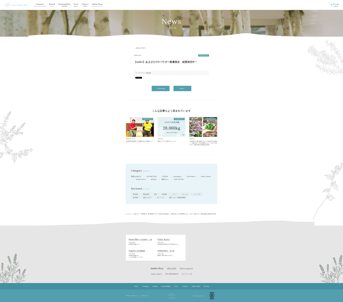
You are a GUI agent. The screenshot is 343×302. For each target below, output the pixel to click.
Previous (161, 88)
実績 (155, 194)
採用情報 (336, 5)
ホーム (130, 214)
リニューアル (197, 194)
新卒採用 (135, 197)
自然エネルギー (147, 197)
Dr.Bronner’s (191, 176)
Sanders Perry (141, 179)
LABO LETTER (178, 179)
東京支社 (163, 240)
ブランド (52, 5)
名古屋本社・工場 (140, 240)
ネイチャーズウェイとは (39, 5)
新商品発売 (146, 194)
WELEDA (165, 176)
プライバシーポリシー (131, 295)
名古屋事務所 (137, 251)
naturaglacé (177, 176)
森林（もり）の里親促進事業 (177, 197)
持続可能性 (64, 5)
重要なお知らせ (136, 176)
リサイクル (185, 194)
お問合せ (85, 5)
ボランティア (160, 197)
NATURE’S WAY (151, 176)
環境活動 (164, 194)
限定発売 (148, 73)
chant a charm (206, 176)
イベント (174, 194)
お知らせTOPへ (141, 48)
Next (182, 88)
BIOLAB (153, 179)
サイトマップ (144, 295)
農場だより (165, 179)
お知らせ (76, 5)
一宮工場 (165, 251)
